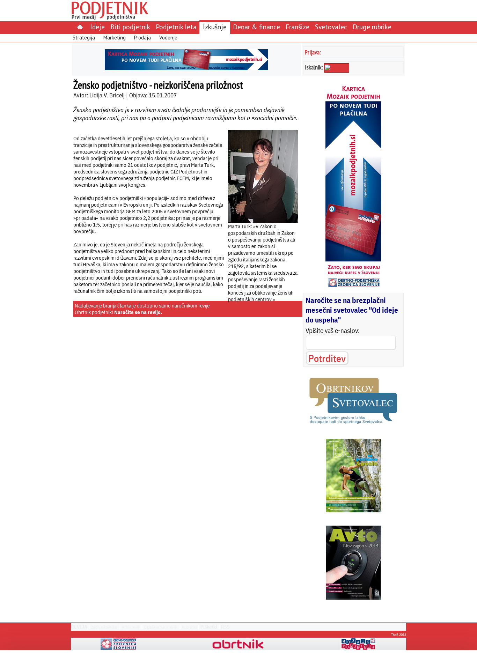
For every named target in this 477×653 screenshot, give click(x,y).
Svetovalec (331, 26)
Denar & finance (256, 26)
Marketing (114, 37)
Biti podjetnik (130, 26)
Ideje (97, 26)
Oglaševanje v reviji (160, 627)
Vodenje (168, 37)
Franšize (297, 26)
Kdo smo (189, 627)
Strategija (84, 37)
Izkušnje (215, 26)
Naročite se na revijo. (138, 312)
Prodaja (142, 37)
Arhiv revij (130, 627)
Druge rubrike (372, 26)
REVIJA (79, 627)
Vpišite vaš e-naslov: (333, 330)
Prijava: (313, 52)
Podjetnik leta (176, 26)
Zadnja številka (104, 627)
